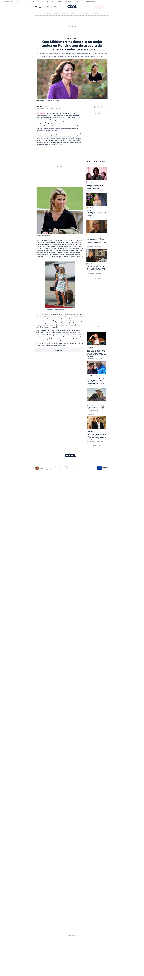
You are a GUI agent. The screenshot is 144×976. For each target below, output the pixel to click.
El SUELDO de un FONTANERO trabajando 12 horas (69, 1)
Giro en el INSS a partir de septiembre (19, 1)
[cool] (72, 7)
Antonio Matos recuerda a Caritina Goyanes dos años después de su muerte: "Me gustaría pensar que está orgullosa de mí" (96, 437)
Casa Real (65, 13)
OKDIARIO (39, 106)
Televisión (88, 13)
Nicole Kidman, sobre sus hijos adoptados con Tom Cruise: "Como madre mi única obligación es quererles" (96, 213)
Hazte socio (100, 6)
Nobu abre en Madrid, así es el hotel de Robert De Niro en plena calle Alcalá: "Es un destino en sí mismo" (95, 269)
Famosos (73, 13)
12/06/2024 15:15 (40, 108)
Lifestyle (97, 13)
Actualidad (47, 13)
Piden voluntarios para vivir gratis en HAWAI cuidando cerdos (43, 1)
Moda (80, 13)
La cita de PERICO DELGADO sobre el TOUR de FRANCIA (96, 1)
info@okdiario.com (48, 106)
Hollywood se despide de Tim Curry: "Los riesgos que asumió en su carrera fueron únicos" (96, 186)
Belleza (56, 13)
